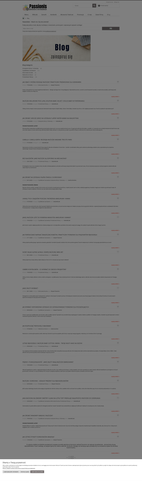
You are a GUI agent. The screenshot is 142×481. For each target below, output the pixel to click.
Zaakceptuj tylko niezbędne (11, 471)
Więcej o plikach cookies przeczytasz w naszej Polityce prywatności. (19, 468)
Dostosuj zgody (25, 471)
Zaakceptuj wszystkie (37, 471)
